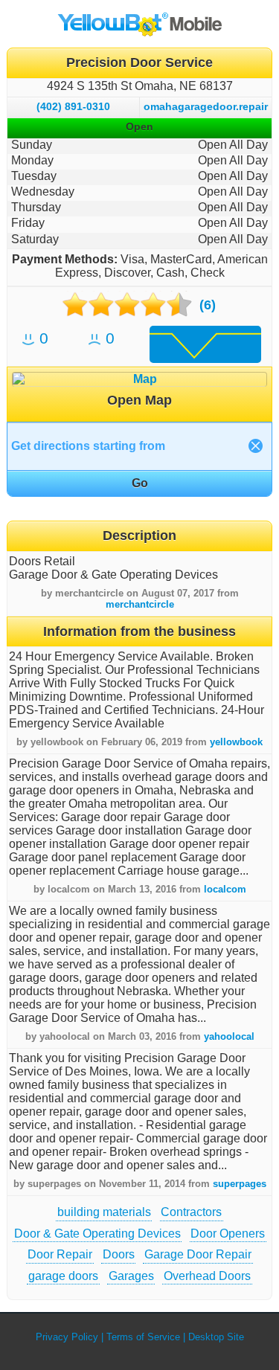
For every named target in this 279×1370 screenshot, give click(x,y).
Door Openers (227, 1233)
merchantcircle (140, 604)
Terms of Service (143, 1336)
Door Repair (60, 1254)
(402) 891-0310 (73, 106)
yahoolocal (229, 1036)
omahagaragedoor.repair (206, 106)
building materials (104, 1212)
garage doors (63, 1276)
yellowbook (236, 741)
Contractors (191, 1212)
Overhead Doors (207, 1276)
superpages (239, 1183)
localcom (225, 889)
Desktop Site (216, 1336)
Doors (119, 1254)
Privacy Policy (67, 1336)
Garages (131, 1276)
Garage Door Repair (197, 1254)
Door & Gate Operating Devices (97, 1233)
